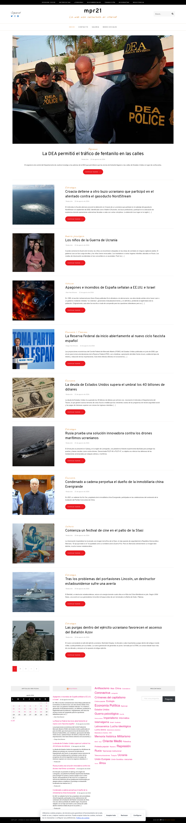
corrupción (114, 693)
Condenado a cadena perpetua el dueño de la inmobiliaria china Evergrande (114, 484)
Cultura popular (100, 701)
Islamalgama (102, 722)
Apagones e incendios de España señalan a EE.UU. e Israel (110, 288)
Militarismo (123, 736)
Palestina (127, 741)
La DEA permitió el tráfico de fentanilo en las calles (93, 154)
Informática (124, 717)
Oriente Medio (112, 741)
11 (19, 709)
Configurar (137, 815)
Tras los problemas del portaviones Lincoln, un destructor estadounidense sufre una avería (110, 581)
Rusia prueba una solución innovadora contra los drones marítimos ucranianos (108, 435)
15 (41, 709)
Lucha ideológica (120, 726)
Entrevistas (65, 2)
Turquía (114, 755)
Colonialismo (126, 689)
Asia (112, 688)
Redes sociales (110, 27)
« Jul (13, 721)
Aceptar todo (111, 815)
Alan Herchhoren (71, 292)
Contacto (83, 27)
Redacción (84, 159)
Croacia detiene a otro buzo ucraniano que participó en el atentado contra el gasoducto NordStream (109, 194)
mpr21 (93, 11)
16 (46, 709)
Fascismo (82, 332)
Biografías (124, 2)
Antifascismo (102, 688)
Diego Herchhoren (72, 346)
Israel (112, 722)
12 (25, 709)
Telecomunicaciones (102, 755)
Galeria (95, 27)
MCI (110, 733)
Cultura (69, 526)
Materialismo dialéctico (113, 730)
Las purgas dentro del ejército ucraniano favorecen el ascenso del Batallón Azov (113, 630)
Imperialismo (111, 718)
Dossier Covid (49, 2)
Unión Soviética (117, 759)
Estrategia (70, 187)
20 (30, 712)
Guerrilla (122, 714)
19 (25, 712)
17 (13, 712)
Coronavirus (102, 692)
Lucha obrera (100, 729)
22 (41, 712)
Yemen (96, 763)
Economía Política (107, 705)
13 (30, 709)
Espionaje (124, 706)
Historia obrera (99, 718)
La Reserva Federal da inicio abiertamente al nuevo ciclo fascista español (115, 338)
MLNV (96, 741)
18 (19, 712)
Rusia (98, 750)
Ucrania (122, 755)
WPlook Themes (170, 820)
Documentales (94, 2)
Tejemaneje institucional (112, 751)
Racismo (113, 746)
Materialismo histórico (101, 733)
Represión (93, 149)
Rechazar (124, 815)
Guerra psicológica (74, 236)
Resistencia (138, 2)
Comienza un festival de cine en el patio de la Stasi (104, 531)
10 (13, 709)
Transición (110, 2)
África (102, 763)
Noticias (69, 283)
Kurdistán (118, 722)
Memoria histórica (105, 736)
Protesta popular (102, 746)
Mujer (100, 741)
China (118, 688)
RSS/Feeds (73, 688)
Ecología (110, 701)
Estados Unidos (102, 709)
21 (35, 712)
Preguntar (169, 699)
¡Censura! (79, 2)
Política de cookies (82, 818)
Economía (70, 332)
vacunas (128, 759)
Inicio (72, 27)
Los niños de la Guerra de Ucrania (91, 240)
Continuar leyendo (93, 172)
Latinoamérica (102, 726)
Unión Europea (102, 759)
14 (35, 709)
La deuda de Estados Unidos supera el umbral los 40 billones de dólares (115, 387)
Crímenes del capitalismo (110, 697)
